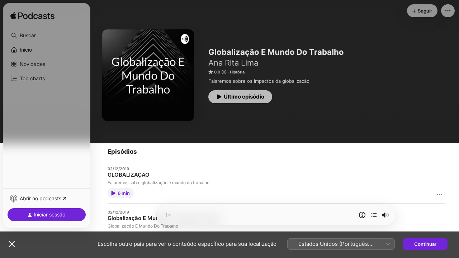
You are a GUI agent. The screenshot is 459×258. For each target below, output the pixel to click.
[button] (46, 35)
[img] (32, 16)
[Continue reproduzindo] (374, 215)
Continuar (425, 244)
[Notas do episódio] (362, 215)
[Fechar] (12, 244)
